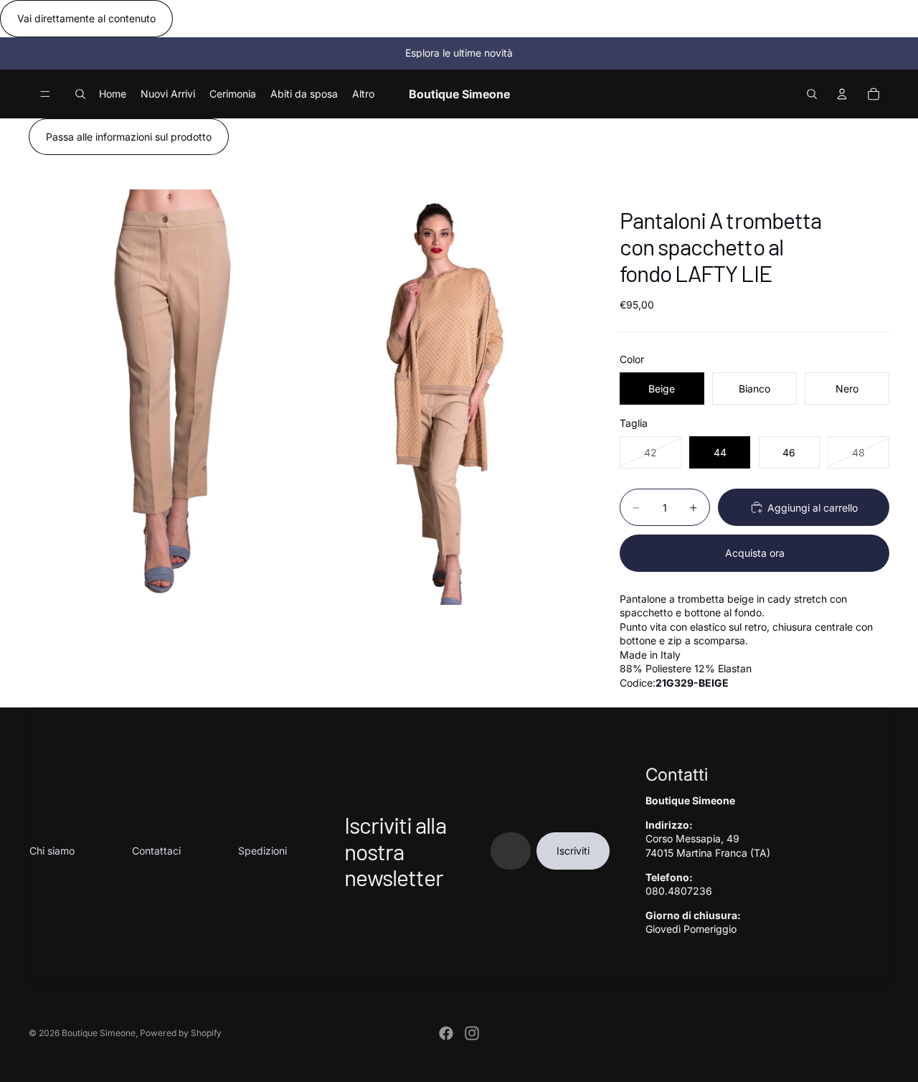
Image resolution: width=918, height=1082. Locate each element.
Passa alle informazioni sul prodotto (129, 137)
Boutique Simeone (99, 1032)
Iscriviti (573, 851)
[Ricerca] (80, 94)
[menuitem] (363, 93)
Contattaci (156, 851)
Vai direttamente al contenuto (86, 18)
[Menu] (45, 93)
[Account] (842, 94)
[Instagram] (472, 1033)
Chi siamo (52, 851)
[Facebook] (446, 1033)
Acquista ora (755, 553)
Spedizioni (262, 851)
